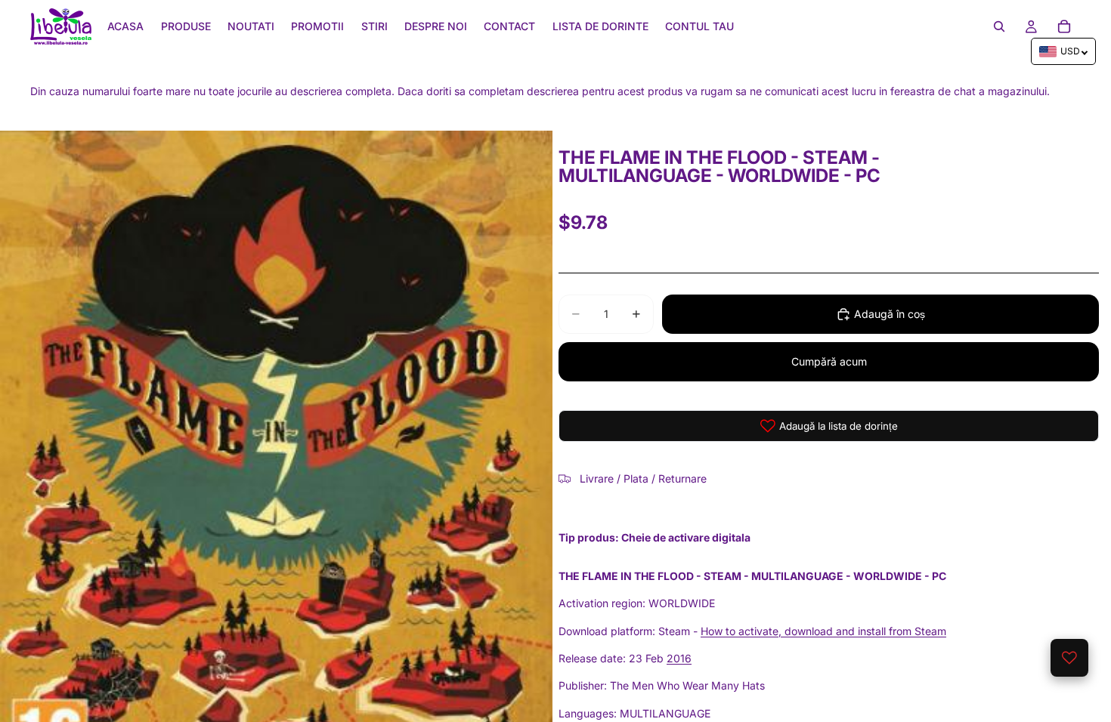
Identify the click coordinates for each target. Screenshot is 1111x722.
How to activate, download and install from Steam (823, 631)
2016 (679, 658)
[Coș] (1064, 26)
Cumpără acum (829, 361)
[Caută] (999, 26)
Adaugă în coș (889, 313)
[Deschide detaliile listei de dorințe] (1069, 658)
